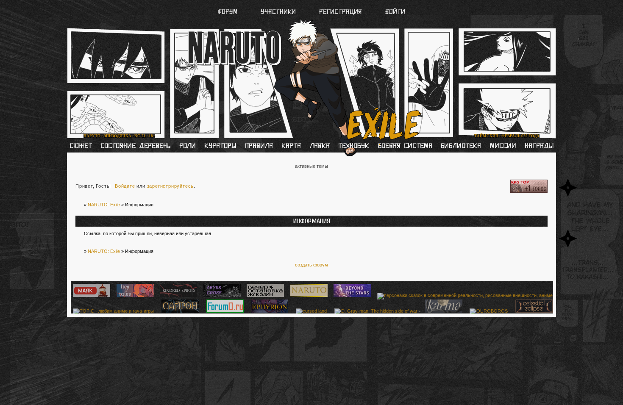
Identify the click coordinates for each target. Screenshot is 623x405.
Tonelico (384, 37)
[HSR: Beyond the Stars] (351, 295)
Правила (259, 146)
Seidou (276, 37)
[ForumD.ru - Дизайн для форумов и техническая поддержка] (224, 310)
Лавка (320, 146)
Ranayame (328, 37)
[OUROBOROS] (487, 310)
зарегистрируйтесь (170, 186)
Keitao (183, 37)
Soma (229, 37)
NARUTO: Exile (104, 204)
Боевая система (405, 146)
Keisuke (482, 37)
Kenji (138, 37)
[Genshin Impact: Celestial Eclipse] (533, 310)
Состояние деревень (135, 146)
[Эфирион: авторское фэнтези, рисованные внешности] (268, 310)
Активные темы (311, 166)
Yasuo (434, 37)
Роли (187, 146)
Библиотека (461, 146)
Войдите (125, 186)
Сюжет (81, 146)
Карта (291, 146)
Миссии (503, 146)
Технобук (353, 146)
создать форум (311, 264)
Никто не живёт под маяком (183, 128)
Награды (539, 146)
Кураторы (220, 146)
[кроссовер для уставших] (264, 295)
